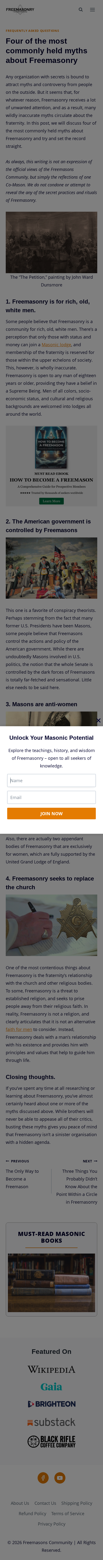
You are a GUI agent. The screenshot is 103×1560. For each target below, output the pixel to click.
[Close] (98, 720)
